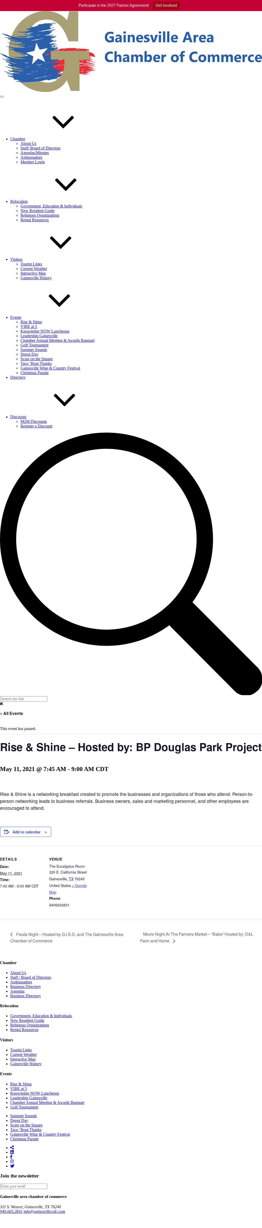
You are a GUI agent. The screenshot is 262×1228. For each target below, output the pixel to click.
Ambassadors (31, 157)
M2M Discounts (33, 421)
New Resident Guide (37, 210)
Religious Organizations (39, 215)
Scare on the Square (36, 359)
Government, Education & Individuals (51, 206)
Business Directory (25, 986)
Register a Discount (36, 426)
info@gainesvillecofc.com (44, 1211)
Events (15, 317)
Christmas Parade (34, 373)
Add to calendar (26, 831)
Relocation (19, 201)
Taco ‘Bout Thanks (36, 363)
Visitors (16, 259)
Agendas (17, 991)
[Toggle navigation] (2, 96)
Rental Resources (34, 220)
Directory (18, 377)
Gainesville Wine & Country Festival (50, 368)
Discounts (18, 417)
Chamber (17, 139)
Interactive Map (33, 273)
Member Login (32, 162)
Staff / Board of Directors (30, 977)
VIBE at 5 (28, 326)
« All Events (11, 713)
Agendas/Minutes (34, 153)
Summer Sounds (33, 349)
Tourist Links (31, 264)
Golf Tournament (34, 345)
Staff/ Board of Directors (40, 148)
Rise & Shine (31, 322)
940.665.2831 (11, 1211)
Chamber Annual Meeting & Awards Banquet (57, 340)
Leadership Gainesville (39, 336)
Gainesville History (36, 278)
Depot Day (29, 354)
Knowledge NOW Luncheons (44, 331)
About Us (28, 143)
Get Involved (166, 5)
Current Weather (33, 268)
